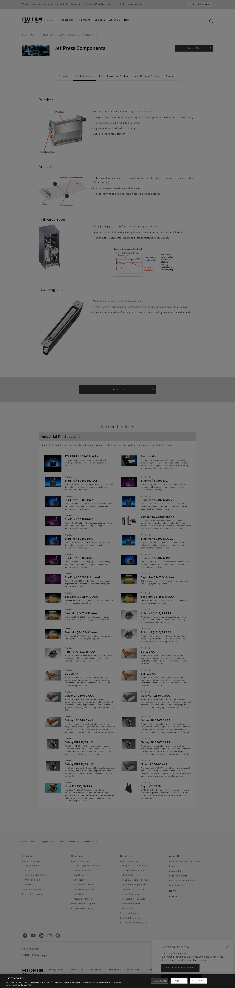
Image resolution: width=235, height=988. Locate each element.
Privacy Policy (27, 985)
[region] (117, 981)
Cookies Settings (160, 981)
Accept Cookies (198, 981)
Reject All (179, 981)
